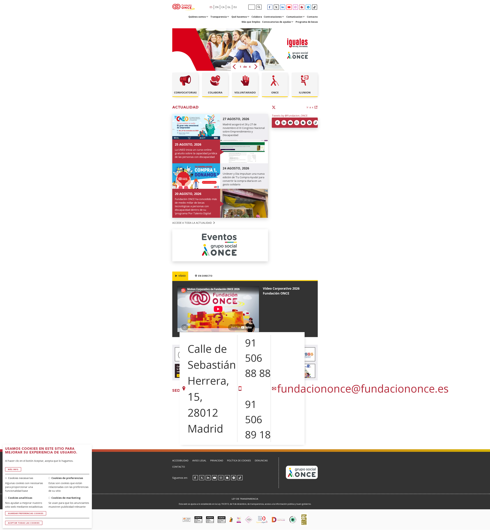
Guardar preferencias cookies (25, 513)
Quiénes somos (197, 16)
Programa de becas (307, 21)
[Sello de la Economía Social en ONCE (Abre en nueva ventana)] (292, 519)
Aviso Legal (199, 460)
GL (229, 7)
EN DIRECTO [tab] (204, 275)
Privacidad (216, 460)
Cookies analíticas (20, 497)
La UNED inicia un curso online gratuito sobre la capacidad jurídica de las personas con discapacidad (196, 153)
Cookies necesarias (20, 478)
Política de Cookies (239, 460)
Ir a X (312, 107)
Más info (13, 469)
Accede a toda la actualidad (192, 223)
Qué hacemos (239, 16)
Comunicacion (294, 16)
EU (235, 7)
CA (223, 7)
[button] (234, 67)
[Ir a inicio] (183, 7)
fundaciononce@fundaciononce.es (363, 388)
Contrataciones (273, 16)
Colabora (257, 16)
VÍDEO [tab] (182, 275)
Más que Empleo (251, 21)
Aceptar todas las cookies (24, 523)
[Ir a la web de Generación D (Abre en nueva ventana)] (261, 519)
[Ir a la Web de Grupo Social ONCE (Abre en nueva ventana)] (302, 478)
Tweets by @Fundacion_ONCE (290, 115)
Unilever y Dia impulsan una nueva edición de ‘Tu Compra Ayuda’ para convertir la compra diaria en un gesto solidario (244, 179)
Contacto (312, 16)
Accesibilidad (180, 460)
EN (217, 7)
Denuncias (261, 460)
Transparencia (218, 16)
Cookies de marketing (66, 497)
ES (211, 7)
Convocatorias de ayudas (276, 21)
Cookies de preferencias (67, 478)
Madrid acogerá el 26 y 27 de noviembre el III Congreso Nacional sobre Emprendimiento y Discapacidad (244, 130)
